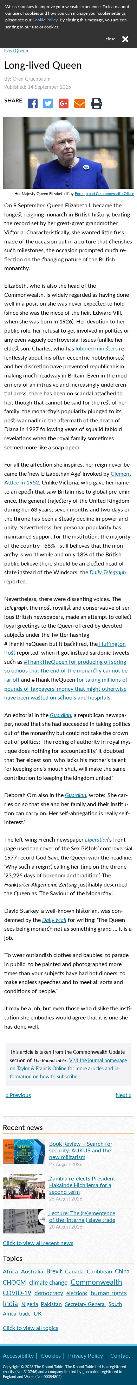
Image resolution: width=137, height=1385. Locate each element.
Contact (120, 1356)
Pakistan (51, 1304)
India (10, 1303)
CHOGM (14, 1283)
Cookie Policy (45, 20)
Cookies (51, 1356)
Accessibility (18, 1356)
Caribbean (99, 1271)
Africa (10, 1271)
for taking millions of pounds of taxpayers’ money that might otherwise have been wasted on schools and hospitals (66, 689)
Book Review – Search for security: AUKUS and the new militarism (80, 1150)
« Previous (18, 1095)
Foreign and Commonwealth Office (104, 194)
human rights (109, 1293)
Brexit (54, 1271)
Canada (74, 1271)
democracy (48, 1293)
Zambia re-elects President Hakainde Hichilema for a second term (82, 1185)
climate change (48, 1283)
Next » (123, 1095)
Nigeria (29, 1304)
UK (38, 1314)
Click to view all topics (30, 1328)
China (122, 1271)
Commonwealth (96, 1282)
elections (76, 1293)
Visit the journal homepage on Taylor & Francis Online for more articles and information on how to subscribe (68, 1068)
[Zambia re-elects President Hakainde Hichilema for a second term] (26, 1178)
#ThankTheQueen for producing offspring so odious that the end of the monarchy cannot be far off (66, 671)
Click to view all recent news (38, 1243)
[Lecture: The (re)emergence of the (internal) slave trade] (26, 1213)
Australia (32, 1271)
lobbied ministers (97, 349)
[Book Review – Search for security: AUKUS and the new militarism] (26, 1143)
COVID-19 (17, 1293)
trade (25, 1314)
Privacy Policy (85, 1356)
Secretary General (85, 1304)
